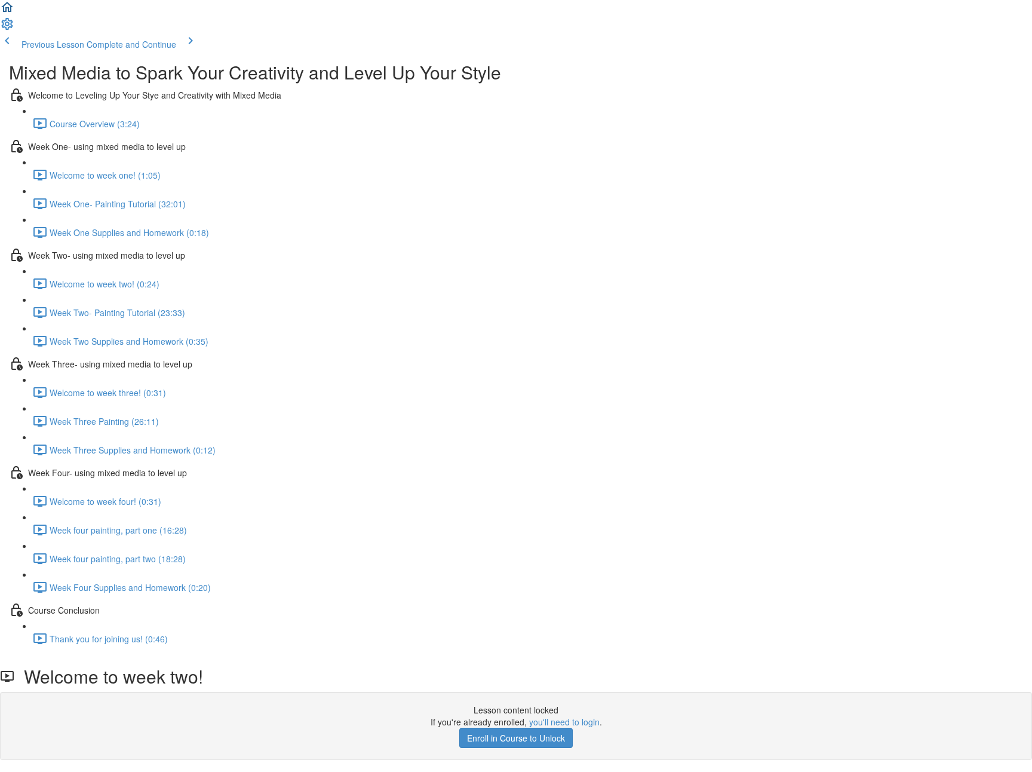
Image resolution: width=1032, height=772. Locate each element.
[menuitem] (7, 27)
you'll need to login (564, 722)
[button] (7, 11)
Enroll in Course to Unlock (516, 738)
